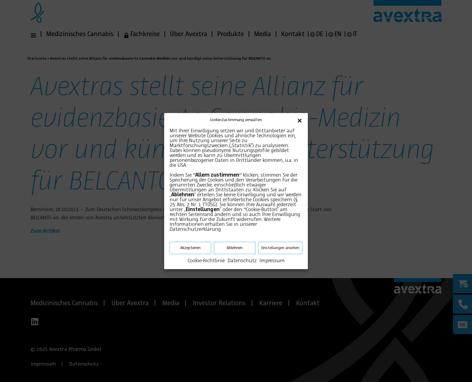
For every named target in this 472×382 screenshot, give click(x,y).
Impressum (272, 260)
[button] (299, 120)
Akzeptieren (190, 248)
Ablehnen (235, 248)
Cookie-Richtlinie (206, 260)
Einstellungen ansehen (280, 248)
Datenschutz (242, 260)
